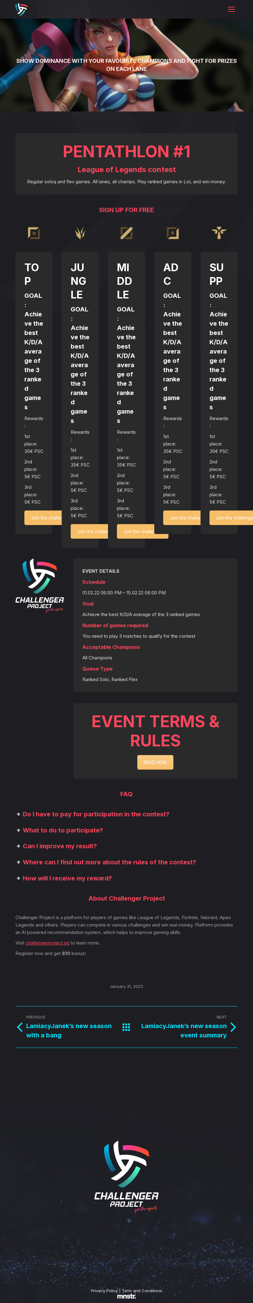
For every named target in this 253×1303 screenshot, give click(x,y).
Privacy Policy (104, 1290)
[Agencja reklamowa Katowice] (126, 1297)
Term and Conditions (142, 1290)
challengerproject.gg (47, 943)
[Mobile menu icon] (231, 9)
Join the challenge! (50, 517)
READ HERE (155, 762)
